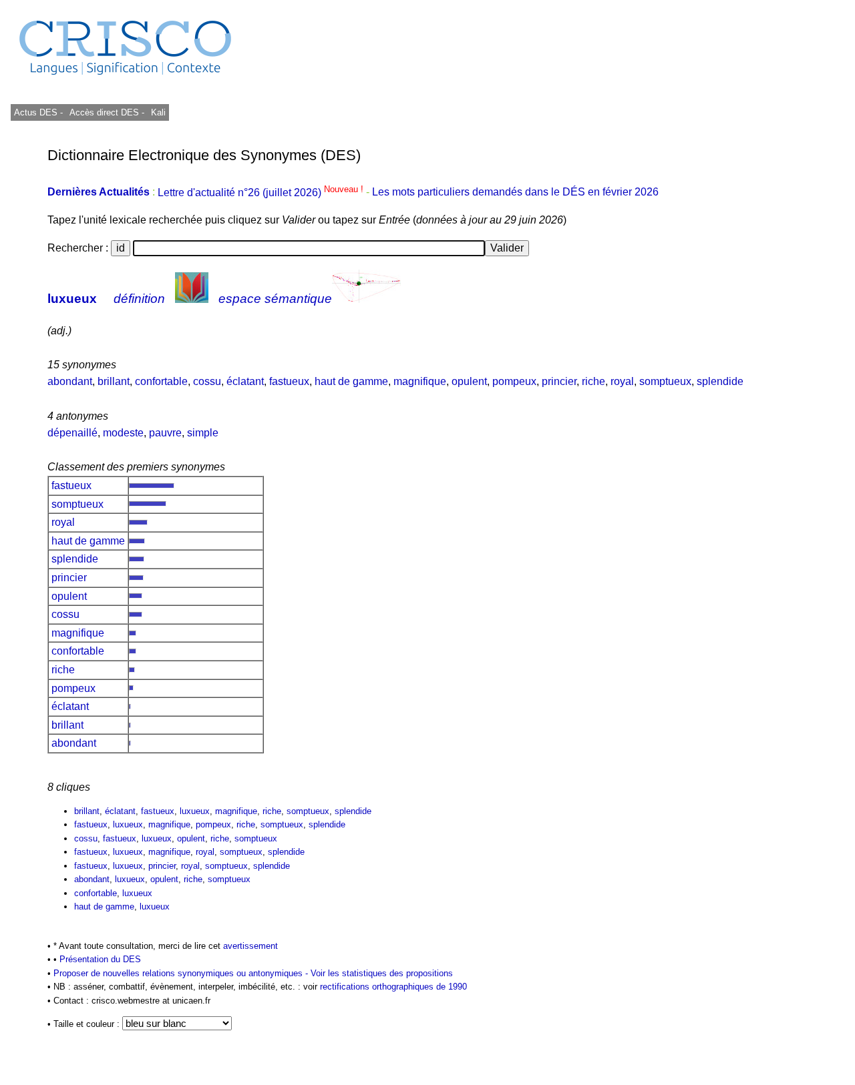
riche (593, 381)
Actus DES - (38, 112)
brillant (114, 381)
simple (202, 432)
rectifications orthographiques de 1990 (393, 987)
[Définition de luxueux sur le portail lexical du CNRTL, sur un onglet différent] (191, 299)
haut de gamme (351, 381)
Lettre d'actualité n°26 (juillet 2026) (262, 192)
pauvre (165, 432)
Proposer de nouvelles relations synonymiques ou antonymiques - (182, 973)
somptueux (665, 381)
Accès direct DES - (106, 112)
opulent (469, 381)
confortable (161, 381)
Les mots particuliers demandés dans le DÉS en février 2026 (515, 192)
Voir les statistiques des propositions (382, 973)
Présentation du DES (100, 959)
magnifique (419, 381)
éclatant (245, 381)
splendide (720, 381)
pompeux (514, 381)
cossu (207, 381)
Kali (158, 112)
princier (559, 381)
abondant (69, 381)
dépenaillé (72, 432)
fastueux (289, 381)
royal (622, 381)
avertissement (250, 946)
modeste (123, 432)
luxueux (72, 299)
